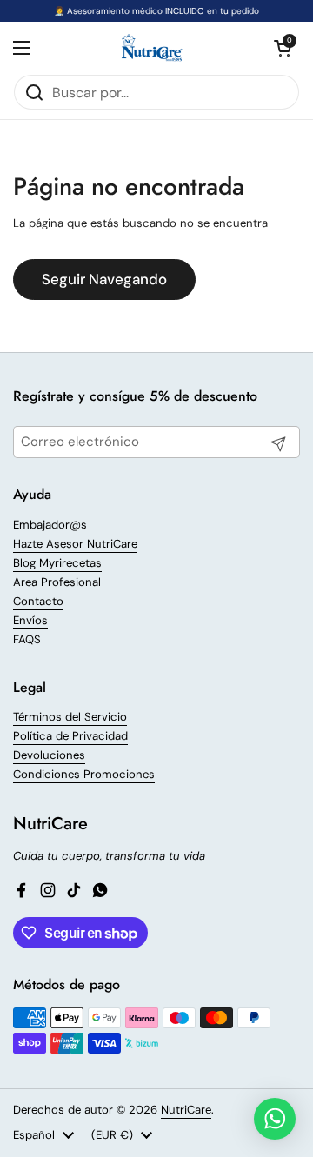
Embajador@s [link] (50, 524)
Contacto (38, 601)
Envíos (30, 620)
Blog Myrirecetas (57, 562)
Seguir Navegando (104, 279)
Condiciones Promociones (84, 774)
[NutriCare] (152, 48)
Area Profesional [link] (57, 582)
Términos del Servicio (70, 716)
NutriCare (186, 1109)
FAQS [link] (27, 639)
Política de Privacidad (70, 735)
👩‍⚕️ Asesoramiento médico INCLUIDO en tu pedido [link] (156, 11)
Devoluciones (49, 755)
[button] (282, 47)
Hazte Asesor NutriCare (75, 543)
